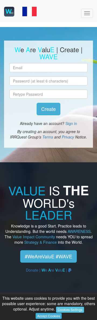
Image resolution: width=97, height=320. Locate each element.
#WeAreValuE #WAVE (48, 256)
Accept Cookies (48, 316)
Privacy (68, 137)
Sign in (71, 123)
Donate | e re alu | (47, 270)
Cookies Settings (70, 309)
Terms (47, 137)
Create (48, 108)
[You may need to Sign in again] (29, 11)
